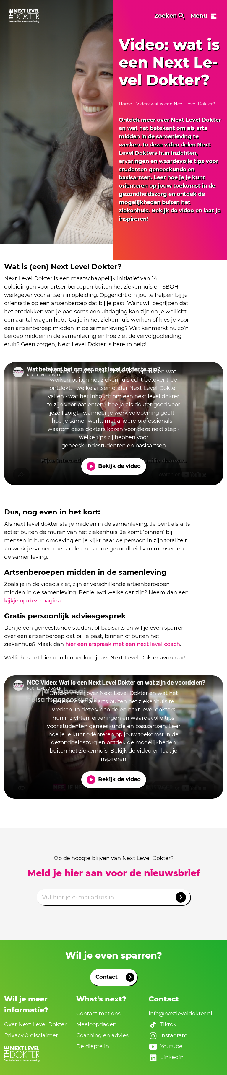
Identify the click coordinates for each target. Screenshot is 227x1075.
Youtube (171, 1046)
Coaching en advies (102, 1035)
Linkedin (172, 1057)
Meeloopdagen (96, 1024)
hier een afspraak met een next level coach (122, 644)
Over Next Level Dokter (35, 1024)
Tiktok (168, 1024)
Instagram (173, 1035)
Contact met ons (98, 1013)
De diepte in (92, 1046)
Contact (106, 977)
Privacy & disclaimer (31, 1035)
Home (126, 104)
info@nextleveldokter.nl (180, 1013)
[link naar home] (24, 15)
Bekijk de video (119, 466)
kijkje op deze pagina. (33, 600)
